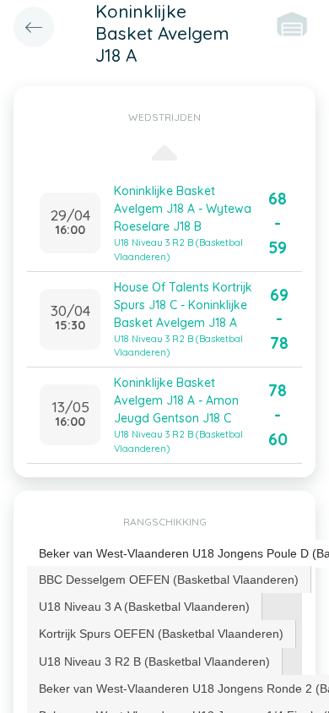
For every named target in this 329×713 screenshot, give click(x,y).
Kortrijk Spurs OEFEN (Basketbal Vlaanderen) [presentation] (161, 633)
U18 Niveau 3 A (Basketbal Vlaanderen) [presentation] (144, 606)
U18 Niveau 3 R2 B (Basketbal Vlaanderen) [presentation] (154, 661)
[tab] (169, 579)
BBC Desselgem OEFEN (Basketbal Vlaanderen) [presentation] (169, 579)
